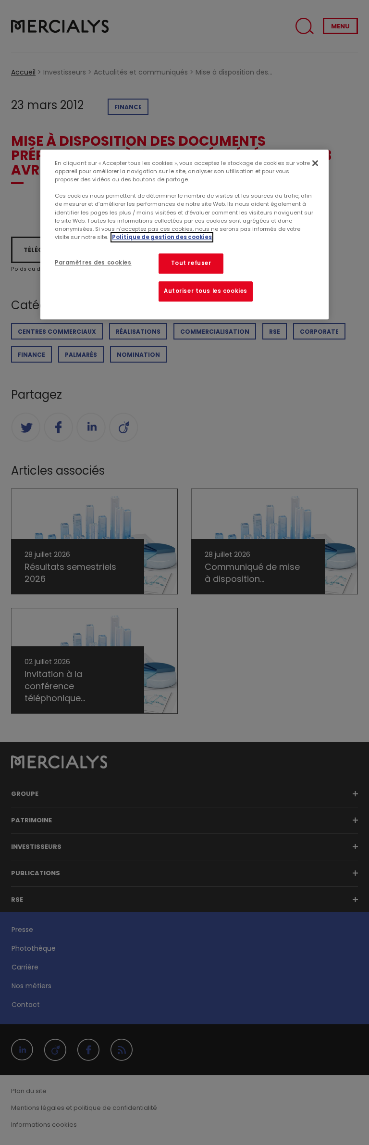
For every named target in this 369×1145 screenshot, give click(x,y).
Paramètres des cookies (93, 262)
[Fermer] (315, 163)
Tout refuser (191, 263)
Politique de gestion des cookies (162, 237)
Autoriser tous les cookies (205, 291)
